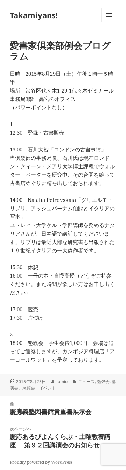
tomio (62, 381)
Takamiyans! (34, 15)
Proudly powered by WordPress (41, 462)
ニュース (86, 381)
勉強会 (103, 381)
